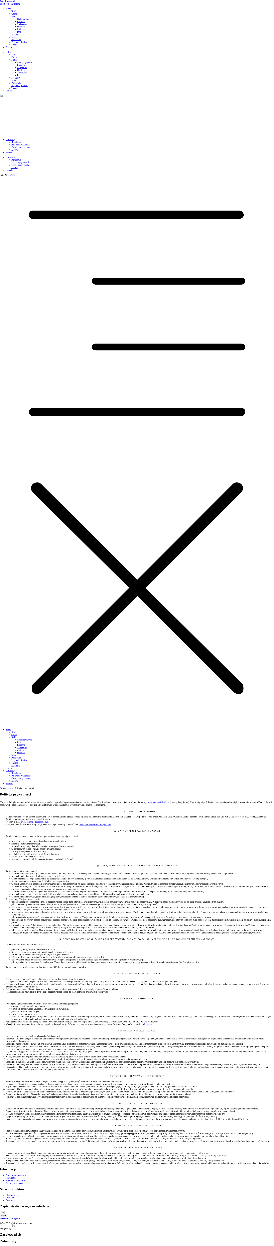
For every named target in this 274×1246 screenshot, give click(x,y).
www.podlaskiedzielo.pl (158, 802)
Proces (9, 47)
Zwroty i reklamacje (15, 1183)
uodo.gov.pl (146, 1024)
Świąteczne (22, 24)
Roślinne (21, 21)
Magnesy (15, 34)
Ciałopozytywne (24, 19)
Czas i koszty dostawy (21, 147)
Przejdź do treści (7, 1)
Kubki (14, 16)
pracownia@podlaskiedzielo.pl (35, 822)
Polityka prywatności (20, 144)
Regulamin (16, 142)
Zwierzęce (22, 29)
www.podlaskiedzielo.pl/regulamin (95, 824)
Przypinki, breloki (19, 42)
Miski (14, 37)
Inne (19, 32)
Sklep (8, 8)
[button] (137, 451)
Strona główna (6, 788)
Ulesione (21, 26)
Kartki (14, 11)
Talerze (14, 44)
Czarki (14, 14)
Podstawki (16, 39)
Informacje (10, 139)
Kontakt (9, 152)
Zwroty (14, 150)
